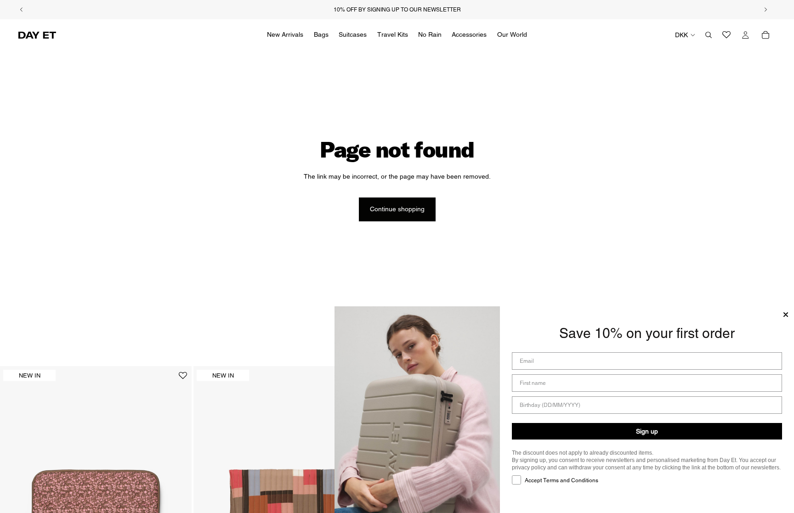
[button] (183, 379)
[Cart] (765, 35)
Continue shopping (397, 209)
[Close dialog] (785, 314)
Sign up (647, 431)
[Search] (708, 35)
